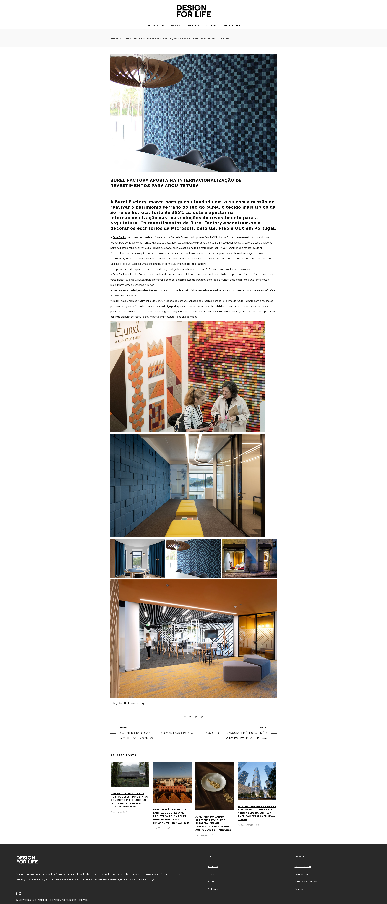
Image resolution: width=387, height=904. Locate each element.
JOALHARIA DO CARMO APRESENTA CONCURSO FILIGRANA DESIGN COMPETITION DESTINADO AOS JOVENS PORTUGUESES (213, 823)
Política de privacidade (306, 881)
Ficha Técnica (301, 874)
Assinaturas (213, 881)
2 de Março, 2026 (204, 835)
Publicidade (213, 889)
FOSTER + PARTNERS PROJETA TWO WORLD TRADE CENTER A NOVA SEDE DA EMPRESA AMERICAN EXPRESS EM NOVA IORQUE (257, 813)
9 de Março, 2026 (119, 812)
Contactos (300, 889)
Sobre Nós (213, 866)
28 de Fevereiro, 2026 (249, 825)
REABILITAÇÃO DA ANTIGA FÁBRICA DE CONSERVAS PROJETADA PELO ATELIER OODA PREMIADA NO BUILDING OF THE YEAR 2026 (171, 816)
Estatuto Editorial (303, 866)
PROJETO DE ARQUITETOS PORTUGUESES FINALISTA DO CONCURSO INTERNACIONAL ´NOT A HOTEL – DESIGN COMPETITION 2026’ (129, 800)
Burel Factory (130, 201)
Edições (211, 874)
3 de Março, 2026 (162, 828)
